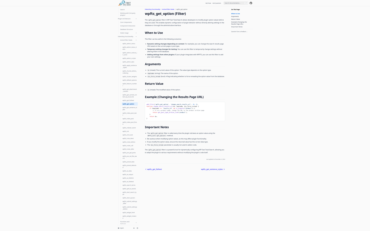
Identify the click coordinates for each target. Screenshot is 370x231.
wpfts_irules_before (129, 142)
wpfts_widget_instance (129, 217)
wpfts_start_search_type (129, 193)
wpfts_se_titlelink (128, 178)
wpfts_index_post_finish (130, 123)
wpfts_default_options (130, 80)
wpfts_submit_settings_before (130, 208)
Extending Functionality (125, 36)
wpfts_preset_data (128, 162)
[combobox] (236, 3)
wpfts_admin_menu (129, 43)
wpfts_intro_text (128, 135)
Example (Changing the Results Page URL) (239, 23)
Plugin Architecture (124, 19)
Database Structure (126, 29)
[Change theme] (134, 228)
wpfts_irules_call (128, 145)
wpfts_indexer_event (129, 128)
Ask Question (217, 3)
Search (122, 9)
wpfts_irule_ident (128, 138)
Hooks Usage (124, 33)
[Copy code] (222, 104)
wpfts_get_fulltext (128, 100)
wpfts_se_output (128, 174)
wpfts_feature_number (130, 85)
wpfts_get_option (128, 104)
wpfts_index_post (128, 119)
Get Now (208, 3)
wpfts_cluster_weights (130, 76)
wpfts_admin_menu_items (130, 48)
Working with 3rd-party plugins (127, 14)
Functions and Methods (124, 223)
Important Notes (237, 27)
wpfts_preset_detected (129, 166)
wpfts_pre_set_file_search (130, 157)
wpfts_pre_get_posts (129, 153)
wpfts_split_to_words (129, 189)
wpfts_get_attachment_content (130, 90)
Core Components (126, 22)
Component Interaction (127, 26)
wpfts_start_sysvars (129, 198)
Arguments (235, 16)
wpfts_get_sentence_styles (130, 108)
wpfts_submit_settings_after (130, 202)
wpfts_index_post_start (130, 114)
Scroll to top (234, 35)
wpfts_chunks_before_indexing (130, 72)
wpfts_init (126, 131)
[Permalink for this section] (164, 33)
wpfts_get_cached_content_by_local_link (130, 96)
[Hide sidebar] (137, 228)
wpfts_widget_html (129, 212)
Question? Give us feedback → (239, 31)
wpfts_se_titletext (128, 181)
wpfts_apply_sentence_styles (130, 66)
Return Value (235, 19)
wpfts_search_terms (129, 185)
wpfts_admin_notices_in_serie (130, 54)
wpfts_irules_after (128, 149)
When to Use (235, 14)
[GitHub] (251, 3)
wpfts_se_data (127, 171)
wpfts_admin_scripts (129, 58)
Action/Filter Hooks (126, 40)
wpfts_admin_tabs (128, 62)
